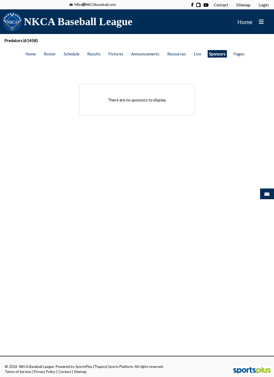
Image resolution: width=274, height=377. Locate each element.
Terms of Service (18, 372)
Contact (64, 372)
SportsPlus (83, 366)
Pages (239, 53)
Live (197, 53)
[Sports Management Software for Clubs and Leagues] (250, 370)
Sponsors (217, 53)
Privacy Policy (44, 372)
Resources (176, 53)
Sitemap (80, 372)
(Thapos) (100, 366)
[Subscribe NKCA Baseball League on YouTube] (198, 4)
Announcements (145, 53)
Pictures (115, 53)
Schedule (71, 53)
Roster (50, 53)
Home (30, 53)
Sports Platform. (121, 366)
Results (94, 53)
